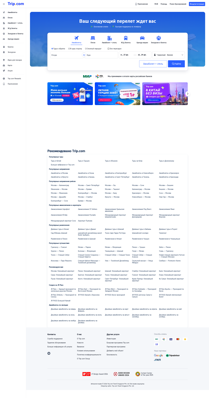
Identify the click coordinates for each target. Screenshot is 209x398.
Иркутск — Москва (112, 197)
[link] (141, 4)
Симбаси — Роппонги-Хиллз (170, 261)
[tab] (76, 40)
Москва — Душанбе (58, 197)
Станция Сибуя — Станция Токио (117, 255)
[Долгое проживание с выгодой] (70, 93)
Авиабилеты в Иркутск (59, 177)
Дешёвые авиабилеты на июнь (63, 315)
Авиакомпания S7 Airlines (87, 209)
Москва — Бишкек (166, 185)
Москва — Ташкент (112, 189)
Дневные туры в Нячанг (60, 229)
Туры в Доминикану (166, 161)
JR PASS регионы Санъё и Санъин (142, 296)
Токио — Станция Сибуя (60, 255)
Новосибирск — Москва (141, 197)
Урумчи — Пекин (57, 251)
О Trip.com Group (83, 359)
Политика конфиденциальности (89, 355)
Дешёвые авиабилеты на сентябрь (141, 316)
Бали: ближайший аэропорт (169, 271)
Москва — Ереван (85, 189)
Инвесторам (111, 339)
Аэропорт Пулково (85, 221)
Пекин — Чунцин (138, 247)
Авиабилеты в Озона (86, 173)
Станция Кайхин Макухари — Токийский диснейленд (89, 262)
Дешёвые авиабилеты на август (117, 315)
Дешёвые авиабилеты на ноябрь (63, 321)
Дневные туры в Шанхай (114, 229)
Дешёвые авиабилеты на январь (63, 309)
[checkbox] (114, 49)
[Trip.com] (16, 4)
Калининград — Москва (141, 189)
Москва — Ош (110, 185)
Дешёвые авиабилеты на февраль (87, 310)
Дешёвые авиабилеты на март (116, 309)
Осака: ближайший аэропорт (170, 275)
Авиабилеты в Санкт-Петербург (117, 177)
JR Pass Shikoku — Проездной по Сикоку (63, 296)
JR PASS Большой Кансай (60, 301)
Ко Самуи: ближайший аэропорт (171, 279)
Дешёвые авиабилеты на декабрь (87, 322)
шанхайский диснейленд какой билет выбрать (90, 234)
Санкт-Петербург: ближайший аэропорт (116, 280)
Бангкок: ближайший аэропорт (90, 275)
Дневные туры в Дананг (87, 229)
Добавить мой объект (115, 351)
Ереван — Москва (85, 201)
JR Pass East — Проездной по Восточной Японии (89, 290)
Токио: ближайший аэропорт (116, 275)
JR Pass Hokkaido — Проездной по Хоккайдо (144, 290)
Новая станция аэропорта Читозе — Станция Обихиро (172, 256)
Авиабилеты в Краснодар (168, 177)
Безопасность (112, 355)
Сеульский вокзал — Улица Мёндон (142, 262)
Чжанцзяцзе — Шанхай (114, 251)
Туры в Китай (56, 161)
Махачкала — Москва (59, 189)
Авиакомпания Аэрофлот (60, 209)
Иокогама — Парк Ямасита (61, 261)
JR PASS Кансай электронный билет (170, 296)
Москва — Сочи (138, 185)
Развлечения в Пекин (59, 239)
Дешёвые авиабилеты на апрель (144, 309)
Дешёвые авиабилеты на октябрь (168, 316)
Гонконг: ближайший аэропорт (144, 275)
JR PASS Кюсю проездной (115, 295)
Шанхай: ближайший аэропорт (117, 271)
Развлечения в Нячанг (113, 239)
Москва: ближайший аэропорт (62, 271)
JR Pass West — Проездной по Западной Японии (116, 290)
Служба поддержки (55, 339)
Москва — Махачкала (59, 193)
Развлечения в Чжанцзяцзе (169, 239)
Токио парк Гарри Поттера (115, 233)
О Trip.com (81, 339)
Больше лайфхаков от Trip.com (63, 165)
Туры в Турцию (84, 161)
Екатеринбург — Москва (87, 193)
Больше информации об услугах (59, 347)
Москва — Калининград (60, 185)
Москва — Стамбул (85, 197)
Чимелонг (163, 233)
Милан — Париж (84, 247)
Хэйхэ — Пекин (165, 247)
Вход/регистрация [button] (197, 4)
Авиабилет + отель (153, 63)
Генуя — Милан (138, 251)
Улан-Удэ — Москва (166, 197)
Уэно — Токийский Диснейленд (117, 261)
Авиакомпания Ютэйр (59, 215)
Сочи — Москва (165, 193)
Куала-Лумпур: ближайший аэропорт (142, 280)
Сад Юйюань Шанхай (59, 233)
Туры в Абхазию (111, 161)
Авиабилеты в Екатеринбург (116, 173)
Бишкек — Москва (166, 189)
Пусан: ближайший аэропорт (62, 279)
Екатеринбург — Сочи (59, 201)
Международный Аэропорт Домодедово (142, 216)
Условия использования (86, 351)
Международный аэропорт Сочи (63, 221)
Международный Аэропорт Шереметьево (115, 216)
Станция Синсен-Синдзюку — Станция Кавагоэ (89, 256)
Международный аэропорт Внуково (169, 216)
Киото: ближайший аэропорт (89, 279)
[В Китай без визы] (165, 93)
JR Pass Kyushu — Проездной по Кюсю (171, 290)
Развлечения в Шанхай (87, 239)
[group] (99, 26)
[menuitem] (13, 12)
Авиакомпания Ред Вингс (141, 209)
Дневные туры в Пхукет (168, 229)
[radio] (58, 49)
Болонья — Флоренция (87, 251)
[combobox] (54, 55)
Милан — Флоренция (113, 247)
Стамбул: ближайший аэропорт (144, 271)
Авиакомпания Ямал (166, 209)
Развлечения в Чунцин (140, 239)
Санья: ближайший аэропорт (62, 275)
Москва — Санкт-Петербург (89, 185)
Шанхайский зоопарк (140, 233)
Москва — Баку (111, 193)
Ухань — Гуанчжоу (166, 251)
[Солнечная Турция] (117, 93)
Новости (80, 343)
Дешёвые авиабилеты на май (170, 309)
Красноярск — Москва (140, 193)
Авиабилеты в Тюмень (140, 177)
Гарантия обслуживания (56, 343)
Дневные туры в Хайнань (141, 229)
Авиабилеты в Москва (59, 173)
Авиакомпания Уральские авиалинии (114, 210)
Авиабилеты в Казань (86, 177)
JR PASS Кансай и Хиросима (88, 295)
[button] (4, 4)
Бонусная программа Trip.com (118, 343)
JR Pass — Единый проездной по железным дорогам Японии (63, 290)
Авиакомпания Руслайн (87, 215)
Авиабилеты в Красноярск (169, 173)
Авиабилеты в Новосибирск (142, 173)
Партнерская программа (116, 347)
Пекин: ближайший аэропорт (89, 271)
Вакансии (80, 347)
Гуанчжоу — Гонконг (59, 247)
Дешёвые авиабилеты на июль (90, 315)
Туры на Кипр (137, 161)
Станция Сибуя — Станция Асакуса (142, 256)
